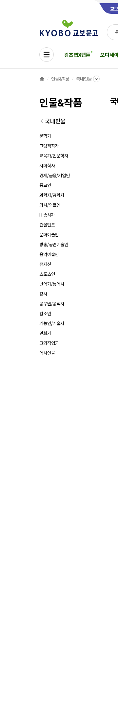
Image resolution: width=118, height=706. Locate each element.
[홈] (42, 79)
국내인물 (83, 79)
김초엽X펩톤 (77, 55)
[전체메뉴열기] (46, 54)
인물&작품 (60, 79)
